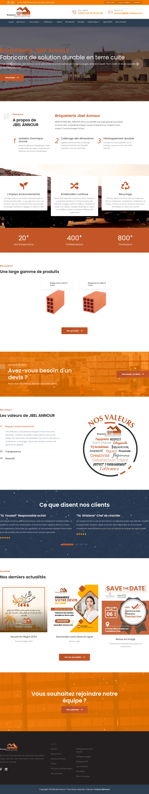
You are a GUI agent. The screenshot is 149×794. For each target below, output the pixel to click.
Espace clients (110, 2)
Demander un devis (131, 374)
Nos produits (35, 22)
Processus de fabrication (61, 768)
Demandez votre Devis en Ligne (74, 636)
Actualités (81, 22)
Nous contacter (121, 22)
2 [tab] (76, 544)
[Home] (23, 747)
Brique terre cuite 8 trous (58, 284)
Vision (53, 763)
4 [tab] (85, 544)
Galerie (59, 22)
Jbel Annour (21, 22)
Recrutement (69, 22)
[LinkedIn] (12, 2)
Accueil (11, 22)
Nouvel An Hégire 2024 (24, 636)
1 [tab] (67, 544)
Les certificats (82, 766)
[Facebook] (8, 2)
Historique (10, 77)
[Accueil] (18, 12)
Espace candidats (124, 2)
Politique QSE (82, 761)
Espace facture (94, 22)
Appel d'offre (107, 22)
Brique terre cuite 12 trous (97, 284)
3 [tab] (81, 544)
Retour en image (125, 639)
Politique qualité (83, 756)
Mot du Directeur (58, 758)
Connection (137, 2)
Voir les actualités (73, 657)
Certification (49, 22)
